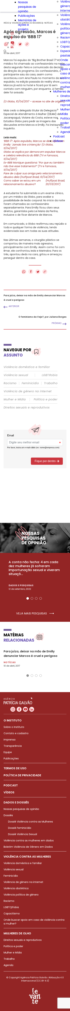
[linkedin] (12, 47)
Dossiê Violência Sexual (22, 834)
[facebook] (12, 38)
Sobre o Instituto (14, 727)
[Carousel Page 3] (36, 598)
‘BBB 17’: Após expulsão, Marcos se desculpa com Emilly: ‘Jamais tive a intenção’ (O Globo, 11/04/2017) (34, 144)
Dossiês (8, 815)
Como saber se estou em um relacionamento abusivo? (34, 182)
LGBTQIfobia (11, 907)
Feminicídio (30, 383)
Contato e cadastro (16, 733)
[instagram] (12, 34)
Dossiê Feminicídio (19, 828)
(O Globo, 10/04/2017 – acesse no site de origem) (34, 101)
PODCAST (11, 785)
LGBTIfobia (49, 375)
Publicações (26, 16)
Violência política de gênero (21, 894)
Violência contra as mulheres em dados (29, 840)
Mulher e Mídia (15, 399)
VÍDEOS (9, 792)
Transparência (13, 746)
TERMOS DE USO (15, 768)
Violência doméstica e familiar (27, 367)
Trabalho (50, 383)
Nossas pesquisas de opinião (27, 6)
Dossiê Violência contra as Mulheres (30, 821)
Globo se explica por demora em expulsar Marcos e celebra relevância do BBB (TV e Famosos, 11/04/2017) (34, 155)
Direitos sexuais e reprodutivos (27, 407)
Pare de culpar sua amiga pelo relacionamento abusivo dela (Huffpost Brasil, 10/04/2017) (33, 175)
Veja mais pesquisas (32, 613)
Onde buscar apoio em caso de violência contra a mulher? (34, 921)
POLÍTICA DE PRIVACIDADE (22, 775)
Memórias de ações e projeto (27, 24)
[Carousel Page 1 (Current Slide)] (27, 598)
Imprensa (9, 739)
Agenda (8, 965)
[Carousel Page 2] (32, 598)
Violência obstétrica (16, 888)
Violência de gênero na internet (28, 391)
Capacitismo (12, 913)
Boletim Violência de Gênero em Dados (28, 847)
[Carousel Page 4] (40, 598)
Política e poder (45, 399)
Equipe (8, 752)
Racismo (10, 383)
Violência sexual (16, 375)
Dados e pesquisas (21, 585)
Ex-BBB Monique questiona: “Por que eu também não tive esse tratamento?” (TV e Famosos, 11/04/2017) (34, 166)
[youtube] (12, 43)
